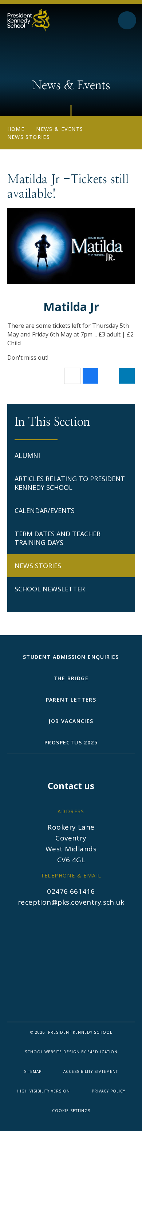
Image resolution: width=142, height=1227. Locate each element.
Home (16, 128)
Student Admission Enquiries (71, 656)
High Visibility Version (43, 1091)
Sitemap (33, 1071)
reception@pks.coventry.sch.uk (71, 902)
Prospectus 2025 (71, 742)
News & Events (59, 128)
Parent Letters (71, 699)
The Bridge (71, 678)
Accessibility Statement (90, 1071)
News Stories (28, 136)
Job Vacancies (70, 721)
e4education (102, 1051)
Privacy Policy (108, 1091)
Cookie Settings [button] (71, 1110)
